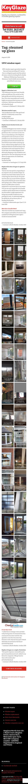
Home (3, 41)
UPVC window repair (11, 63)
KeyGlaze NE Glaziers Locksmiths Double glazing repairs (13, 778)
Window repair (10, 711)
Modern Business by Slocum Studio (13, 781)
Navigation (15, 37)
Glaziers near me (10, 720)
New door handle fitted (9, 208)
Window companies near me (14, 723)
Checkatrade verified (10, 766)
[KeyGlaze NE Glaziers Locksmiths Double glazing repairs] (14, 12)
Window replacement (12, 714)
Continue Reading (14, 669)
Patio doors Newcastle (12, 717)
